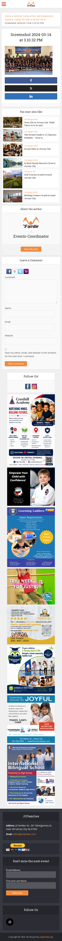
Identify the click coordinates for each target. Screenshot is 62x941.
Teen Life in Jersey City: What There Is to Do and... (39, 124)
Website (9, 335)
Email (7, 321)
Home (8, 16)
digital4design (46, 936)
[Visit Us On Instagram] (34, 385)
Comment (10, 277)
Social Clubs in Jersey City (37, 148)
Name (8, 308)
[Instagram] (10, 922)
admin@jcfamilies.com (24, 834)
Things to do (29, 171)
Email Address (13, 870)
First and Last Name (16, 881)
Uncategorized (31, 119)
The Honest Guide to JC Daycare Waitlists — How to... (40, 136)
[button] (9, 271)
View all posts (31, 249)
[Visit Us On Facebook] (27, 385)
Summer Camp (21, 16)
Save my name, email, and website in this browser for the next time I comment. (30, 354)
